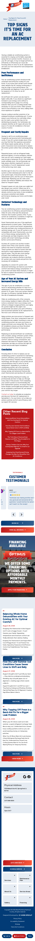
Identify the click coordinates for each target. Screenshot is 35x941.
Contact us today (7, 394)
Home (5, 19)
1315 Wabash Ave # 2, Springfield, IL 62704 (15, 789)
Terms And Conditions (17, 927)
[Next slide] (21, 514)
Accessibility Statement (17, 921)
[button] (30, 936)
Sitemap (17, 924)
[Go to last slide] (13, 514)
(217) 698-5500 (9, 800)
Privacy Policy (18, 918)
